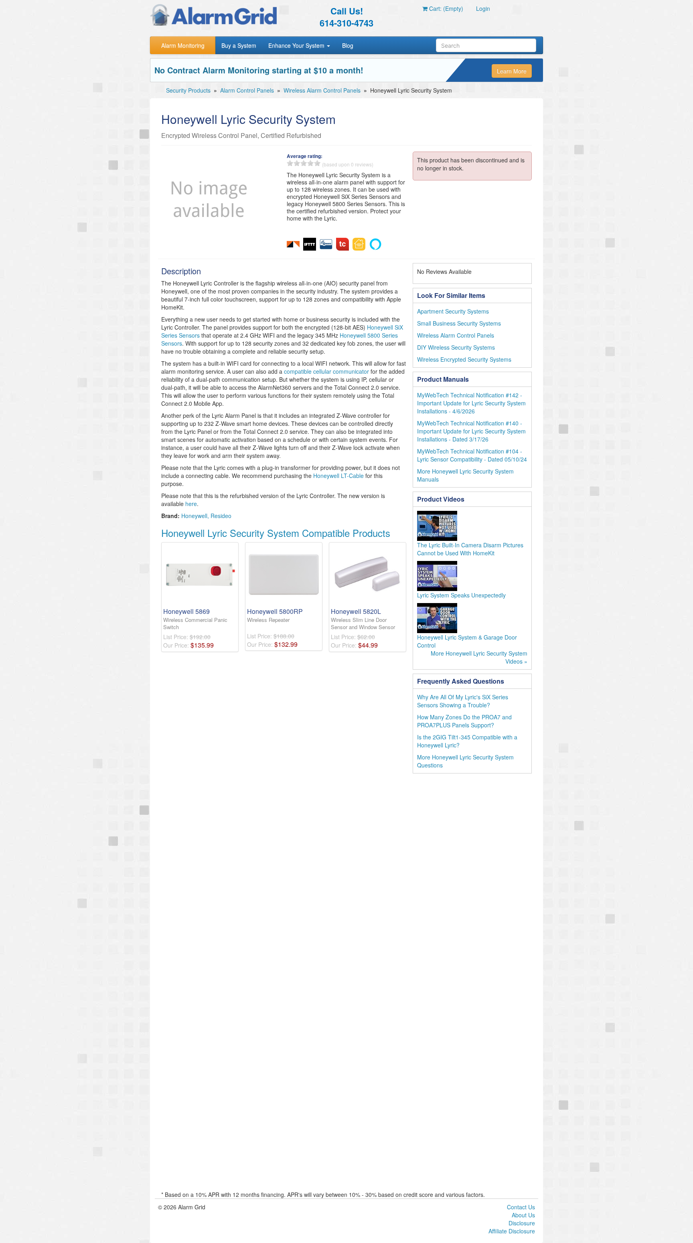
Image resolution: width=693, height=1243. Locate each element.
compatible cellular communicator (326, 371)
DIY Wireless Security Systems (456, 347)
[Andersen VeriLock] (293, 243)
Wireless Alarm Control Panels (322, 90)
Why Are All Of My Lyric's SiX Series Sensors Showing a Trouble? (462, 701)
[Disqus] (346, 881)
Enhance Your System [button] (297, 45)
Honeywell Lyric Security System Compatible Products (275, 533)
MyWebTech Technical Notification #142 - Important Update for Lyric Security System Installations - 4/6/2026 (471, 403)
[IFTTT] (309, 243)
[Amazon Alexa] (375, 243)
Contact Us (521, 1207)
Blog (347, 45)
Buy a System (238, 45)
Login (483, 8)
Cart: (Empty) (445, 8)
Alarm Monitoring (183, 45)
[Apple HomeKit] (359, 243)
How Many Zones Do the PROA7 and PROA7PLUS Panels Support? (464, 721)
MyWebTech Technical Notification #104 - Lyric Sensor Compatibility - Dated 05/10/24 (472, 455)
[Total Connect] (342, 243)
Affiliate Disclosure (511, 1231)
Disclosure (522, 1223)
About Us (523, 1215)
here (191, 504)
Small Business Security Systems (459, 323)
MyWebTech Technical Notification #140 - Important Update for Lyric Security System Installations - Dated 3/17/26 (471, 431)
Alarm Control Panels (247, 90)
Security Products (188, 90)
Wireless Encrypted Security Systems (464, 359)
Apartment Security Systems (453, 311)
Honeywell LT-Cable (338, 476)
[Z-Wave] (326, 243)
